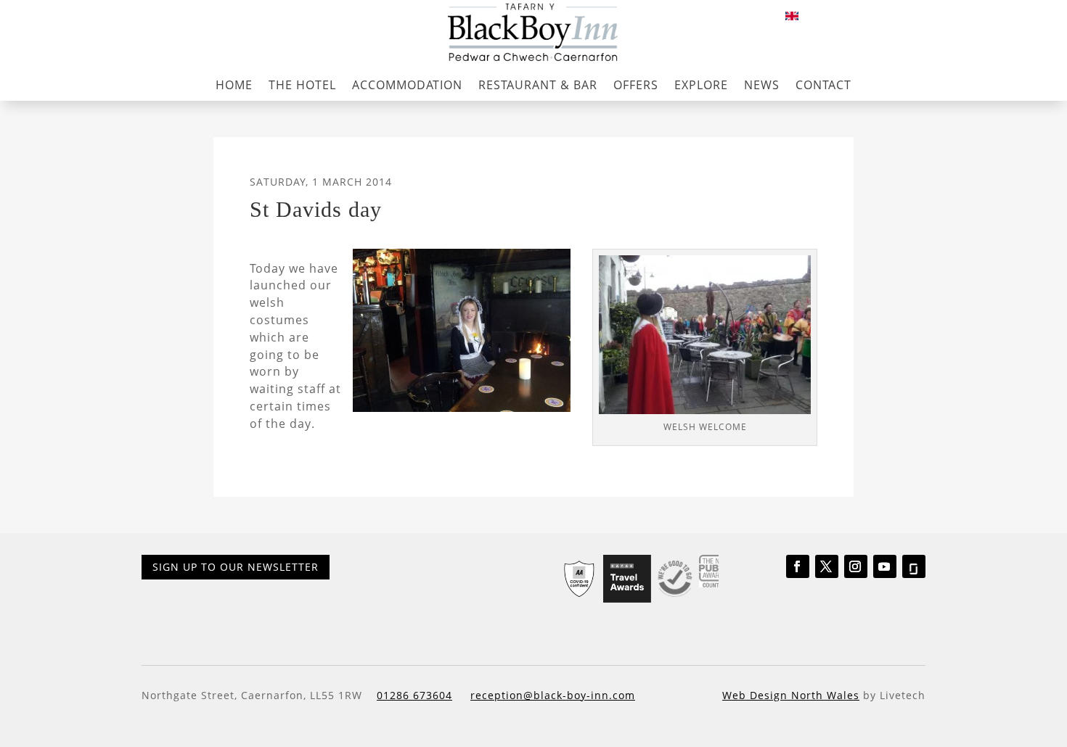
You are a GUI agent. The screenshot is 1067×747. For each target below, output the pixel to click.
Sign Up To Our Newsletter (235, 567)
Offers (635, 85)
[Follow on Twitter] (826, 566)
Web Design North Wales (790, 695)
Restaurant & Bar (537, 85)
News (762, 85)
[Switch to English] (792, 16)
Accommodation (407, 85)
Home (234, 85)
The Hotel (302, 85)
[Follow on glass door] (913, 566)
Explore (701, 85)
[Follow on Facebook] (797, 566)
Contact (823, 85)
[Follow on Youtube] (884, 566)
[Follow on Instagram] (855, 566)
